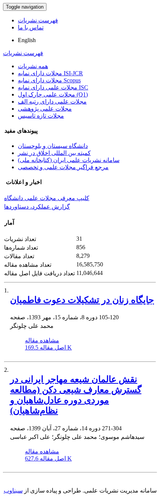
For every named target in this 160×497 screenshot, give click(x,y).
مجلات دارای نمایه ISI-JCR (50, 73)
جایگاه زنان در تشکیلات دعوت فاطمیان (82, 300)
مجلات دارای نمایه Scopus (49, 80)
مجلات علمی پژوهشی (45, 108)
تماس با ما (31, 27)
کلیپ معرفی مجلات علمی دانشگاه (46, 198)
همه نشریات (33, 66)
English (27, 40)
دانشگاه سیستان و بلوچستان (53, 146)
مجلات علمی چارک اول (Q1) (53, 94)
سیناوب (13, 490)
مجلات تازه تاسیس (41, 116)
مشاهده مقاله (42, 340)
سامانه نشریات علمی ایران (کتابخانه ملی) (68, 160)
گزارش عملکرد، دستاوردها (37, 206)
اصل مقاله (48, 347)
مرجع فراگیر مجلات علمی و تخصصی (63, 167)
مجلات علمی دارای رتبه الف (52, 101)
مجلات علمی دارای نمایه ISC (53, 87)
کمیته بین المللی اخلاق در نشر (54, 153)
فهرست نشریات (38, 20)
